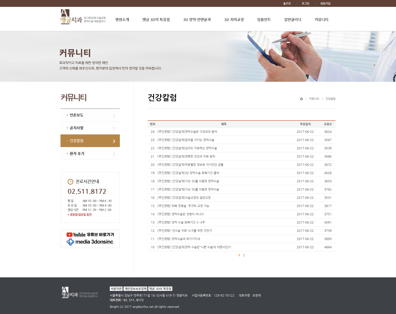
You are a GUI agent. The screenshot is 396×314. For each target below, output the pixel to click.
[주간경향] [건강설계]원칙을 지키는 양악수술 (185, 140)
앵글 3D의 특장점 (160, 288)
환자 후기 (77, 153)
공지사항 (76, 128)
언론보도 (76, 115)
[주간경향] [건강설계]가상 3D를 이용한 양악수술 (188, 181)
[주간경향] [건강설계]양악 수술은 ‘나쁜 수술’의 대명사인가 (194, 247)
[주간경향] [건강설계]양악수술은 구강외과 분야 (187, 131)
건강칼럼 (76, 141)
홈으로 (287, 3)
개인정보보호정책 (135, 288)
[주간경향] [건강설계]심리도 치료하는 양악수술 (187, 148)
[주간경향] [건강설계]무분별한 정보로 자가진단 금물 (190, 164)
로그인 (305, 3)
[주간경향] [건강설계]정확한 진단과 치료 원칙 (186, 156)
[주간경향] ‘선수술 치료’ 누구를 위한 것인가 (184, 230)
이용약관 (116, 288)
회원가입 (325, 3)
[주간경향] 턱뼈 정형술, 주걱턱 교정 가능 (183, 206)
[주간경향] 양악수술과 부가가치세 (178, 238)
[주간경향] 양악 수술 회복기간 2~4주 (181, 222)
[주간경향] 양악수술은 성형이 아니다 (180, 214)
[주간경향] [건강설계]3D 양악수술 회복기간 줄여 (188, 173)
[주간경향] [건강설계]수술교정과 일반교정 (184, 197)
